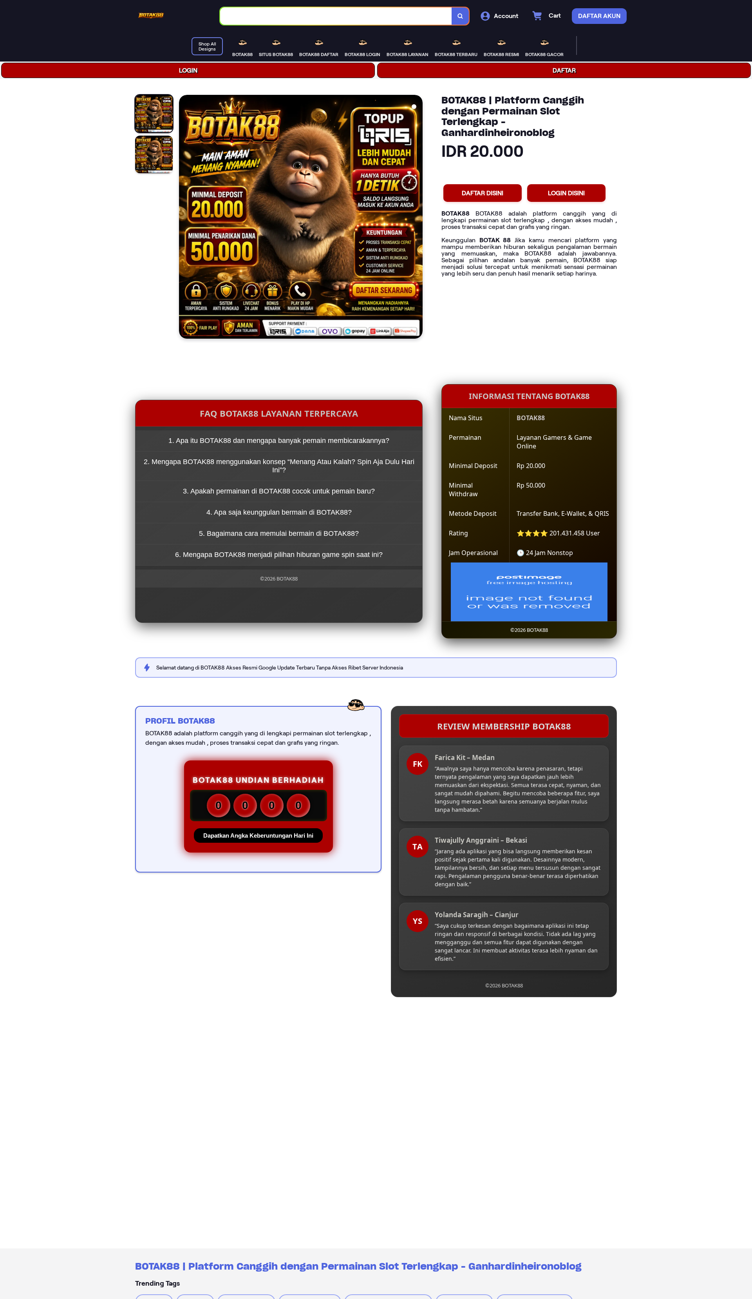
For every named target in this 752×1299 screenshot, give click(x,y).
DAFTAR (564, 70)
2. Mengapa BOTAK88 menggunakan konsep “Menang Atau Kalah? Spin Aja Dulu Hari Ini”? (279, 466)
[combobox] (336, 16)
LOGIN (188, 70)
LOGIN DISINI (566, 193)
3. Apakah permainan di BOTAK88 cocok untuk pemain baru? (279, 491)
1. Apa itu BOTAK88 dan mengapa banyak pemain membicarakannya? (278, 440)
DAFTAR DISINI (482, 193)
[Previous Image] (185, 218)
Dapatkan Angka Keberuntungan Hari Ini (258, 835)
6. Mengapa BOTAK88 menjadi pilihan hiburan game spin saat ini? (279, 555)
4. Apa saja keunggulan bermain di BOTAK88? (279, 512)
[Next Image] (416, 218)
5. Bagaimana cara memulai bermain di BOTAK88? (279, 533)
